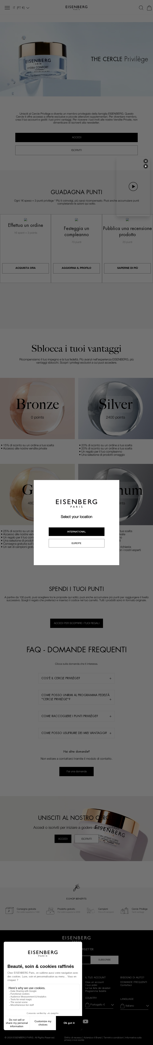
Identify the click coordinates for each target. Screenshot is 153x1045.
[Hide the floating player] (145, 161)
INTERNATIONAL (76, 532)
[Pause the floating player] (145, 166)
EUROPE (76, 543)
